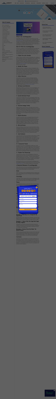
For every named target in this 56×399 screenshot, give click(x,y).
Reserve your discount (28, 209)
